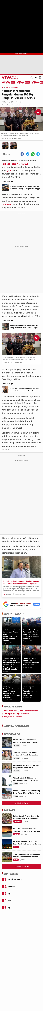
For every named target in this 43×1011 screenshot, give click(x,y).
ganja (10, 170)
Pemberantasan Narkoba (29, 711)
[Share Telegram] (38, 154)
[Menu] (36, 77)
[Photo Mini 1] (5, 145)
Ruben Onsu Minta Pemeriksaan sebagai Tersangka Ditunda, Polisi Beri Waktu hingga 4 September (24, 390)
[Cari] (31, 77)
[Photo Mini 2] (13, 145)
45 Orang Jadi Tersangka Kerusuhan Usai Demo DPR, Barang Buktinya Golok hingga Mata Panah (25, 187)
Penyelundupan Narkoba (13, 717)
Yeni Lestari (26, 105)
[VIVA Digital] (8, 82)
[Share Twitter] (27, 154)
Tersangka (8, 714)
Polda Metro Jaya (19, 163)
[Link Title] (7, 742)
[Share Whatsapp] (33, 154)
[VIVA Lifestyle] (23, 82)
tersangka (7, 204)
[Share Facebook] (22, 154)
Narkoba (6, 163)
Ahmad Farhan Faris (13, 105)
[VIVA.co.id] (9, 77)
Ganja (18, 714)
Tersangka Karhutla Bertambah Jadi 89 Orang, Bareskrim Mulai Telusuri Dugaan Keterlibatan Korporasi (24, 326)
